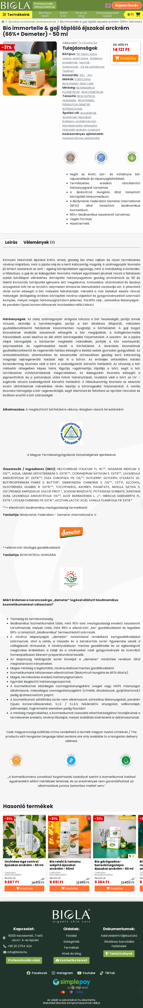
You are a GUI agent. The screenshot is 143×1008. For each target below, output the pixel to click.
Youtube (88, 973)
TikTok (110, 973)
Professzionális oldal (24, 960)
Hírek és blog (81, 14)
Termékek (71, 947)
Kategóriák (71, 941)
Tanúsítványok (120, 953)
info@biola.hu (17, 952)
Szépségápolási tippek (107, 14)
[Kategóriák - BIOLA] (3, 22)
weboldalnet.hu (71, 1000)
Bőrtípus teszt (45, 14)
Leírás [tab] (11, 242)
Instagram (65, 973)
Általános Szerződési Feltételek (119, 943)
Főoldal (71, 936)
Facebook (39, 973)
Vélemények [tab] (39, 242)
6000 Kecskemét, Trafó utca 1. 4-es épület (25, 938)
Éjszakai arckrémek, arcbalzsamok (33, 22)
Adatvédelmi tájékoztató (119, 936)
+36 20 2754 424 (19, 946)
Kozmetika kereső (73, 960)
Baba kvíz (63, 14)
